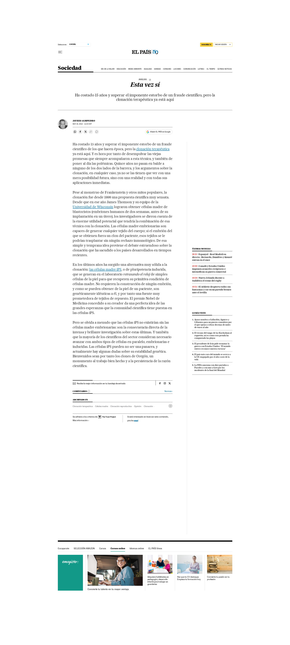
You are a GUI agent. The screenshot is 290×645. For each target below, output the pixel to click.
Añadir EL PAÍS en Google (160, 132)
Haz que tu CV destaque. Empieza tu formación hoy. (189, 578)
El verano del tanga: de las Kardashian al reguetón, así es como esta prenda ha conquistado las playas (213, 335)
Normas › (168, 391)
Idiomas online (137, 548)
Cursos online (118, 548)
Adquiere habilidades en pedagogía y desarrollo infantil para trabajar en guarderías (158, 580)
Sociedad (69, 68)
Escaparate (63, 548)
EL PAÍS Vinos (155, 548)
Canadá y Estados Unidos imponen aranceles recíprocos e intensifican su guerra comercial (209, 269)
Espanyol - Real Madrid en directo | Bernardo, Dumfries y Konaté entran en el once (212, 257)
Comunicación (189, 69)
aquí (136, 420)
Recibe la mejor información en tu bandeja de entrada (101, 383)
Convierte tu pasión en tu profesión (218, 578)
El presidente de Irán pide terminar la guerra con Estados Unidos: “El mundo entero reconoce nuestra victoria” (212, 346)
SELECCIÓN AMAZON (84, 548)
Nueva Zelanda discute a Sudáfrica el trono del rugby (208, 279)
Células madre (101, 406)
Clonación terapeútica (83, 406)
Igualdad (148, 69)
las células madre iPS (105, 269)
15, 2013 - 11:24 (82, 124)
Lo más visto (199, 313)
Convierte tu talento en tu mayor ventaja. (108, 589)
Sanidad (157, 69)
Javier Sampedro (84, 120)
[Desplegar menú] (60, 52)
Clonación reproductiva (121, 406)
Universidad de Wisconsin (93, 207)
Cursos (102, 548)
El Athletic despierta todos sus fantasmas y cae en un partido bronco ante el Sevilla (211, 289)
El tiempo (211, 69)
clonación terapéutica (153, 149)
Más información (80, 420)
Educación (121, 69)
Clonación (148, 406)
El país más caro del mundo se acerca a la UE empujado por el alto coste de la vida (212, 357)
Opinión (137, 406)
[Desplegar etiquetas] (170, 406)
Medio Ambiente (135, 69)
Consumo (167, 69)
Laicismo (177, 69)
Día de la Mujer (107, 69)
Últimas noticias (225, 69)
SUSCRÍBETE (206, 45)
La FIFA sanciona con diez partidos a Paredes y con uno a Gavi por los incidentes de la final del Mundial (211, 367)
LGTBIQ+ (201, 69)
